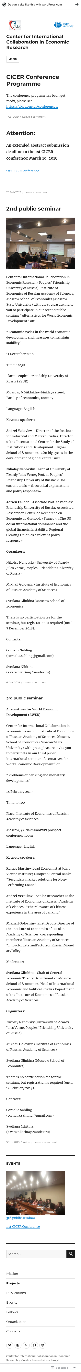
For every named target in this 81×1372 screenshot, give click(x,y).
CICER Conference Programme (32, 80)
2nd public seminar (33, 208)
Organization (16, 1322)
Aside (26, 1142)
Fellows (12, 1312)
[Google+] (26, 1345)
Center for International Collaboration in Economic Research (37, 42)
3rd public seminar (24, 698)
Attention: (20, 133)
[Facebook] (18, 1345)
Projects (13, 1283)
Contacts (13, 1331)
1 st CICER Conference (23, 1227)
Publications (16, 1293)
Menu (12, 59)
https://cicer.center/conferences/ (32, 106)
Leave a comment (33, 116)
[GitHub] (34, 1345)
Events (11, 1302)
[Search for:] (36, 1254)
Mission (12, 1274)
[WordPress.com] (42, 1345)
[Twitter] (9, 1345)
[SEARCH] (70, 1254)
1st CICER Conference (22, 171)
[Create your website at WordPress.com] (40, 4)
